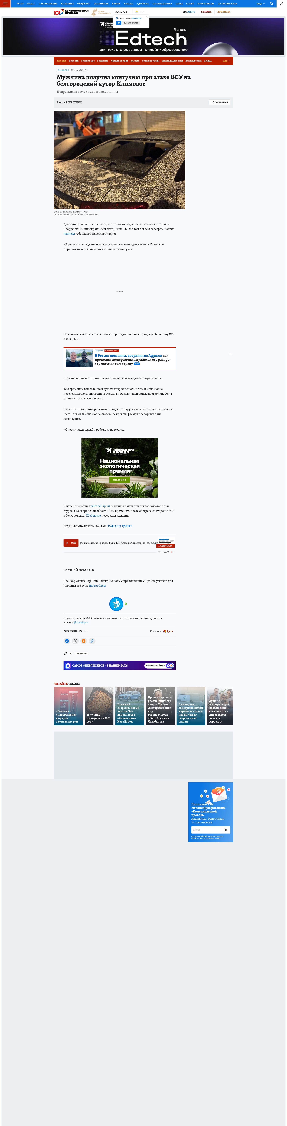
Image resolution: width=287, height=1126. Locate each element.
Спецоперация (48, 3)
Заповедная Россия (172, 61)
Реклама (206, 11)
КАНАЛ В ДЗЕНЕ (120, 526)
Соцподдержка (162, 3)
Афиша (208, 61)
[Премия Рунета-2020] (99, 12)
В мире (116, 3)
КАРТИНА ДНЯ (81, 654)
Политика (67, 3)
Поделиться (221, 102)
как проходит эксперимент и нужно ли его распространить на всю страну (133, 359)
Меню (5, 3)
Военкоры (102, 61)
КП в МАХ (135, 61)
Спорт (190, 3)
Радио (191, 11)
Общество (83, 3)
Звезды (128, 3)
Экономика (101, 3)
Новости (73, 61)
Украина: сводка (119, 61)
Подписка (223, 11)
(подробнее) (97, 585)
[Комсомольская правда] (71, 12)
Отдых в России (150, 61)
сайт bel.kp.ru (100, 506)
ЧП (71, 654)
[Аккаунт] (282, 3)
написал (69, 233)
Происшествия (227, 3)
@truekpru (81, 622)
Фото (20, 3)
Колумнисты (205, 3)
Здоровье (143, 3)
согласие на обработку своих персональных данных (207, 837)
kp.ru (170, 631)
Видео (31, 3)
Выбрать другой (131, 23)
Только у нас (88, 61)
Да (119, 23)
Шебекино (93, 515)
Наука (179, 3)
